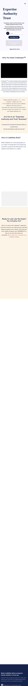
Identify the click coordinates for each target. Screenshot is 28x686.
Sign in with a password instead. (14, 44)
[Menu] (25, 4)
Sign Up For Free (15, 49)
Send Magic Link (14, 37)
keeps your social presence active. (12, 685)
